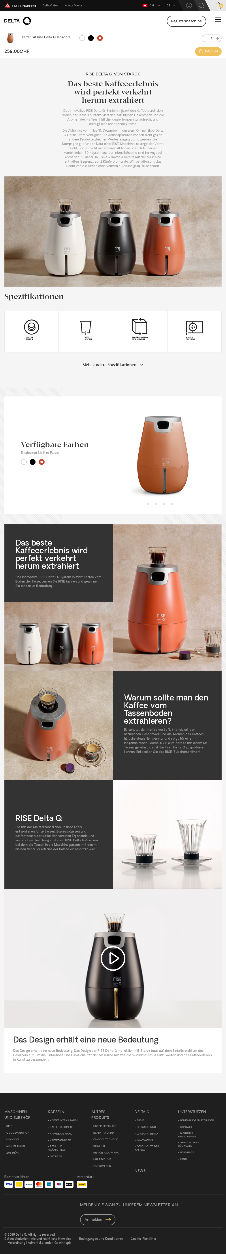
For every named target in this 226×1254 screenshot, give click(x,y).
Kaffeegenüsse (60, 1140)
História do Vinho (106, 1153)
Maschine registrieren (187, 1135)
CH (152, 5)
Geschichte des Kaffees (147, 1148)
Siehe (140, 1120)
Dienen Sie (100, 1146)
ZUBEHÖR (12, 1153)
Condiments (102, 1166)
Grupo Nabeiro (147, 1134)
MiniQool (12, 1140)
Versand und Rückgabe (188, 1145)
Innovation (145, 1140)
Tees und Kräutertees (57, 1148)
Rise (9, 1126)
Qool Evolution (17, 1133)
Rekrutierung (146, 1127)
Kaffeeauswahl (61, 1134)
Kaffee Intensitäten (64, 1120)
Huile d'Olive (102, 1159)
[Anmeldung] (189, 5)
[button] (169, 5)
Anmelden (94, 1220)
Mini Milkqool (16, 1146)
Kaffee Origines (61, 1127)
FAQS (183, 1159)
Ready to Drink (104, 1133)
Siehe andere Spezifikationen (109, 365)
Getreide (56, 1157)
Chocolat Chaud (105, 1140)
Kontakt (186, 1127)
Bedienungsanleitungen (197, 1120)
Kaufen (211, 51)
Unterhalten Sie (104, 1126)
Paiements (187, 1153)
